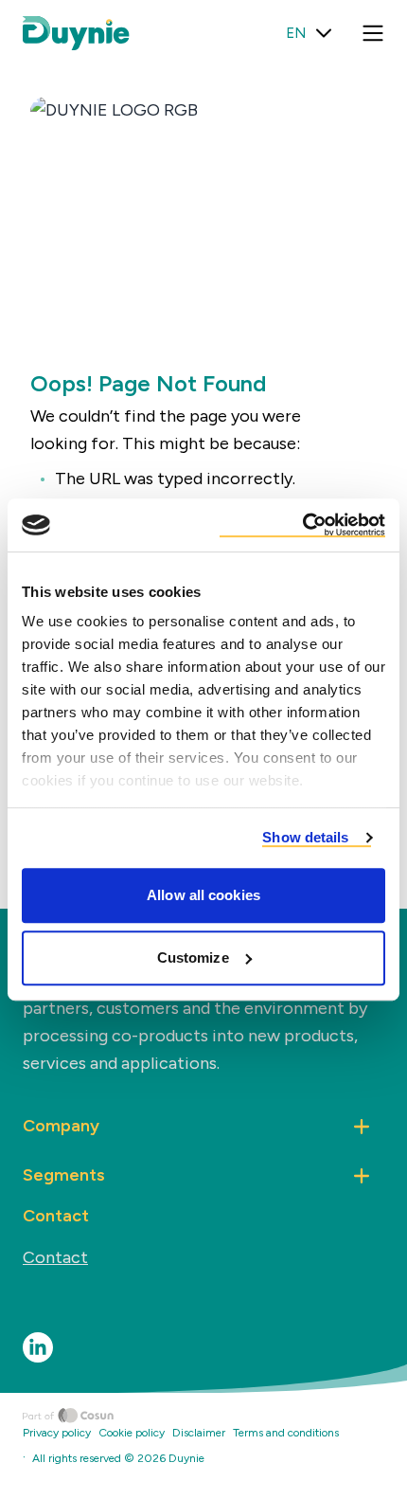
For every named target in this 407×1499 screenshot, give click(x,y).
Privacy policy (57, 1432)
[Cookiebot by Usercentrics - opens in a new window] (302, 525)
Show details (305, 837)
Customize (193, 957)
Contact (55, 1257)
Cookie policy (131, 1432)
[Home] (215, 1415)
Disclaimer (198, 1432)
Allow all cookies (203, 895)
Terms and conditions (286, 1432)
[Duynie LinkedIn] (38, 1347)
